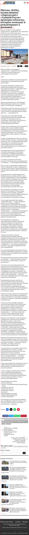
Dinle (26, 66)
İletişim (25, 522)
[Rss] (14, 531)
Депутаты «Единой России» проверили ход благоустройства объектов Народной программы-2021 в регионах (18, 486)
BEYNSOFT (19, 527)
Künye (11, 522)
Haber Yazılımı (5, 527)
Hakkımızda (3, 522)
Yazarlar (18, 522)
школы (8, 423)
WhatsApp (17, 416)
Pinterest (23, 416)
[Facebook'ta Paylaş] (7, 409)
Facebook (5, 416)
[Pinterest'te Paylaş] (18, 409)
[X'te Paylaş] (11, 409)
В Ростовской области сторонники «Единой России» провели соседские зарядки (18, 462)
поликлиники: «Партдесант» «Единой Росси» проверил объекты (13, 422)
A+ (18, 66)
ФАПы (3, 423)
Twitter (11, 416)
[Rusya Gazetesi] (9, 2)
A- (21, 66)
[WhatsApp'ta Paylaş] (14, 409)
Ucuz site (25, 527)
